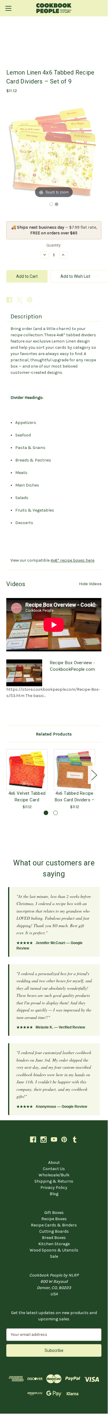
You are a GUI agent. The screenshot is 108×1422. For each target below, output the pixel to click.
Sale (54, 1256)
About (54, 1162)
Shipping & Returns (53, 1181)
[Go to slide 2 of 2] (55, 813)
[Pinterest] (30, 300)
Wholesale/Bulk (54, 1175)
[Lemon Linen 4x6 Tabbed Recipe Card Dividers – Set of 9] (51, 204)
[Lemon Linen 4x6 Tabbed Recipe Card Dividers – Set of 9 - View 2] (56, 204)
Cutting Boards (54, 1231)
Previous (8, 775)
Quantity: (53, 245)
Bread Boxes (54, 1237)
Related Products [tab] (54, 734)
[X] (19, 300)
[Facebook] (9, 300)
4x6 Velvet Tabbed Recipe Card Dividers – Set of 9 (27, 797)
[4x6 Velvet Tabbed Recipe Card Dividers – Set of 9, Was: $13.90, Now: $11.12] (27, 770)
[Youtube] (54, 1139)
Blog (54, 1193)
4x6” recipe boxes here (72, 560)
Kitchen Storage (54, 1243)
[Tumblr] (75, 1139)
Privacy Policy (53, 1187)
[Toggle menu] (8, 8)
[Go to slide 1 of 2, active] (46, 813)
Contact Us (54, 1168)
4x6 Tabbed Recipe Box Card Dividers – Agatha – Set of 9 (75, 797)
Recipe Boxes (54, 1218)
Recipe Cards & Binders (54, 1225)
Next (94, 775)
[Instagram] (43, 1139)
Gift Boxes (54, 1212)
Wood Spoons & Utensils (54, 1250)
